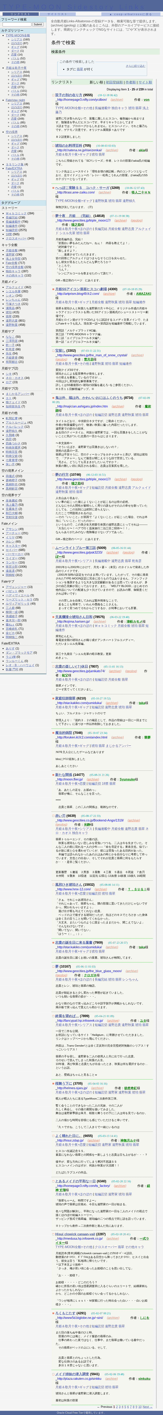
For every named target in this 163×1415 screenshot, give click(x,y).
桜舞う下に (63, 1083)
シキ (9, 373)
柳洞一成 (12, 612)
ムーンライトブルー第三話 (75, 548)
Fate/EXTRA (14, 168)
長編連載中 (13, 221)
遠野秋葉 (12, 324)
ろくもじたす (65, 1313)
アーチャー (13, 533)
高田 (9, 439)
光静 (87, 824)
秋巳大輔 (12, 513)
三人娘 (10, 607)
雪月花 (88, 359)
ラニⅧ (11, 656)
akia (142, 150)
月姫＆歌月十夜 (16, 67)
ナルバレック (15, 426)
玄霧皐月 (12, 509)
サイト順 (145, 82)
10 (140, 1406)
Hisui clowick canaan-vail (75, 1234)
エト (9, 398)
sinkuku (144, 1378)
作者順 (131, 82)
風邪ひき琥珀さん (68, 885)
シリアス (16, 39)
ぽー (58, 556)
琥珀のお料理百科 (68, 145)
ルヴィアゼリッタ (18, 603)
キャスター (13, 545)
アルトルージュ (16, 422)
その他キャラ (15, 275)
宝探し (60, 351)
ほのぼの (16, 43)
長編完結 (12, 217)
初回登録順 (114, 82)
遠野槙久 (12, 431)
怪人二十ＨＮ (141, 192)
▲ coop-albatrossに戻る (130, 14)
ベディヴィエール (18, 595)
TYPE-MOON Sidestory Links (74, 7)
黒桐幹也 (12, 484)
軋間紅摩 (12, 418)
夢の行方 (62, 475)
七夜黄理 (12, 460)
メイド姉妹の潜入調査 (72, 1374)
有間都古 (12, 361)
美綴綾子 (12, 616)
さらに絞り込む (135, 65)
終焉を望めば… (67, 1016)
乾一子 (10, 345)
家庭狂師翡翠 (65, 698)
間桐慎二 (12, 637)
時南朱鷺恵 (13, 447)
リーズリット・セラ (19, 599)
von (146, 99)
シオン (10, 295)
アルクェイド (15, 287)
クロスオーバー (16, 238)
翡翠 (9, 316)
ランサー (12, 562)
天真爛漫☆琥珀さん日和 (73, 617)
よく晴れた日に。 (68, 1136)
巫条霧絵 (12, 500)
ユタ (143, 1020)
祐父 (65, 675)
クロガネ (90, 975)
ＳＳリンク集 (15, 164)
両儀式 (10, 476)
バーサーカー (15, 554)
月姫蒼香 (12, 357)
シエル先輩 (13, 291)
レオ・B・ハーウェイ (20, 665)
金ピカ (10, 633)
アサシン (12, 529)
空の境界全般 (15, 267)
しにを (144, 1317)
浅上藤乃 (12, 504)
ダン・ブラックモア (19, 652)
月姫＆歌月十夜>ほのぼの (73, 228)
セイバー (12, 550)
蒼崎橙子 (12, 480)
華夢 (147, 737)
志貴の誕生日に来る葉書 (73, 942)
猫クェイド (13, 402)
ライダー (12, 558)
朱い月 (10, 464)
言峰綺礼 (12, 628)
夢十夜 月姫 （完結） (73, 216)
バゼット (12, 591)
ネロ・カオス (15, 378)
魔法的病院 (63, 733)
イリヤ (10, 537)
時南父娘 (12, 456)
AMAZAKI (143, 293)
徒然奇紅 (130, 1088)
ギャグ (15, 47)
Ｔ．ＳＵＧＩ (137, 889)
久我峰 (10, 435)
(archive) (117, 99)
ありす (10, 648)
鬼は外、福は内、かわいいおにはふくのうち (89, 398)
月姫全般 (12, 250)
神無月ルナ (128, 1140)
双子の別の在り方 (68, 95)
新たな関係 (63, 775)
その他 (15, 62)
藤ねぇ (10, 624)
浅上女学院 (13, 258)
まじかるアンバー (18, 393)
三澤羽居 (12, 341)
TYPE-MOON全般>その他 (73, 108)
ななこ (10, 336)
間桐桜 (10, 575)
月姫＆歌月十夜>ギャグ (72, 154)
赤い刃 (60, 816)
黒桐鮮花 (12, 488)
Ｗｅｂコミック (16, 213)
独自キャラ (13, 271)
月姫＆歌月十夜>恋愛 (70, 783)
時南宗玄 (12, 451)
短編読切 (12, 230)
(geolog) (137, 220)
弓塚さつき (13, 304)
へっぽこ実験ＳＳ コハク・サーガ (82, 188)
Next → (148, 1406)
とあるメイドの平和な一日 (75, 1181)
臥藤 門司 (12, 669)
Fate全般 (11, 263)
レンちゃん (13, 299)
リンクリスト (21, 14)
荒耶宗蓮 (12, 517)
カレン (10, 541)
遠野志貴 (12, 320)
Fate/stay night (15, 100)
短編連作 (12, 226)
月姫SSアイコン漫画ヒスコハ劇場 (81, 289)
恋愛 (14, 54)
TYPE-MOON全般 (18, 35)
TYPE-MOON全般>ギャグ (73, 200)
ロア (9, 382)
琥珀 (9, 312)
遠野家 (10, 254)
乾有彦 (10, 349)
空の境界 (12, 132)
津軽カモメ (135, 621)
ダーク (15, 50)
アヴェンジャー (16, 587)
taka (142, 703)
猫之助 (76, 224)
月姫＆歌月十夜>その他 (72, 363)
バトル (15, 58)
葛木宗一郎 (13, 620)
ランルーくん (15, 661)
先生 (9, 353)
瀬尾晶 (10, 308)
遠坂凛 (10, 570)
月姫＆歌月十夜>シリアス (73, 560)
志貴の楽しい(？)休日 (71, 666)
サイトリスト (58, 14)
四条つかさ (13, 443)
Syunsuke (127, 779)
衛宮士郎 (12, 566)
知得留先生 (13, 406)
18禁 (9, 234)
